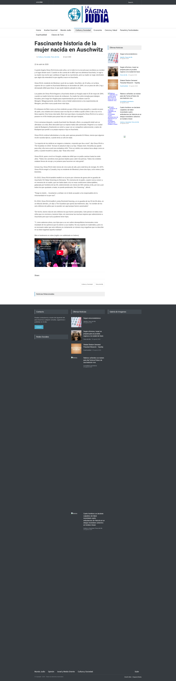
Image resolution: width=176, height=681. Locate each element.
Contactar (39, 327)
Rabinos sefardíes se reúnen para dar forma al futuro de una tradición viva (130, 96)
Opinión (122, 57)
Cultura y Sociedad (83, 30)
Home (38, 30)
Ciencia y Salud (111, 30)
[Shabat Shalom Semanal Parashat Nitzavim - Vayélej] (113, 84)
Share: (37, 275)
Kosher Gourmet (50, 30)
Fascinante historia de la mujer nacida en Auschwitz (69, 46)
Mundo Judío (65, 30)
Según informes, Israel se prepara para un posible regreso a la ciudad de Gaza (130, 69)
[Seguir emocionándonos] (113, 58)
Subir (137, 672)
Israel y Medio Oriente (66, 672)
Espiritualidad (41, 35)
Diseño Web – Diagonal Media (132, 677)
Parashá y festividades (129, 30)
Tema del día (55, 57)
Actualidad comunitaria (127, 101)
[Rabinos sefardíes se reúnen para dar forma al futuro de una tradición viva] (113, 98)
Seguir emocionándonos (128, 54)
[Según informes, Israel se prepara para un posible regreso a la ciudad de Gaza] (113, 71)
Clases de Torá (57, 35)
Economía (98, 30)
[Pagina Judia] (88, 20)
